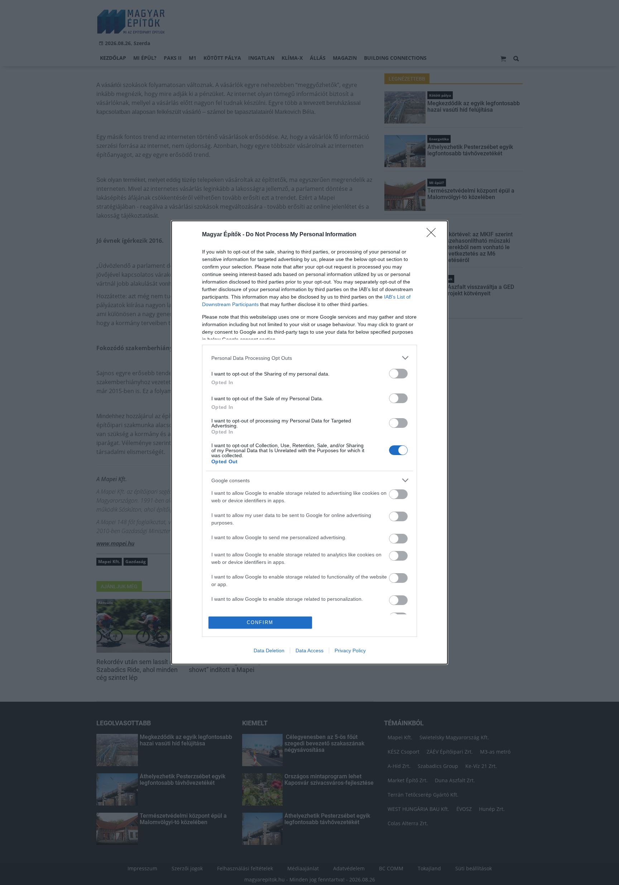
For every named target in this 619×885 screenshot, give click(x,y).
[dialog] (309, 442)
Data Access (309, 650)
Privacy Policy (350, 650)
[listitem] (309, 358)
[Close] (433, 235)
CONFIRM (260, 622)
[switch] (398, 373)
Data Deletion (269, 650)
